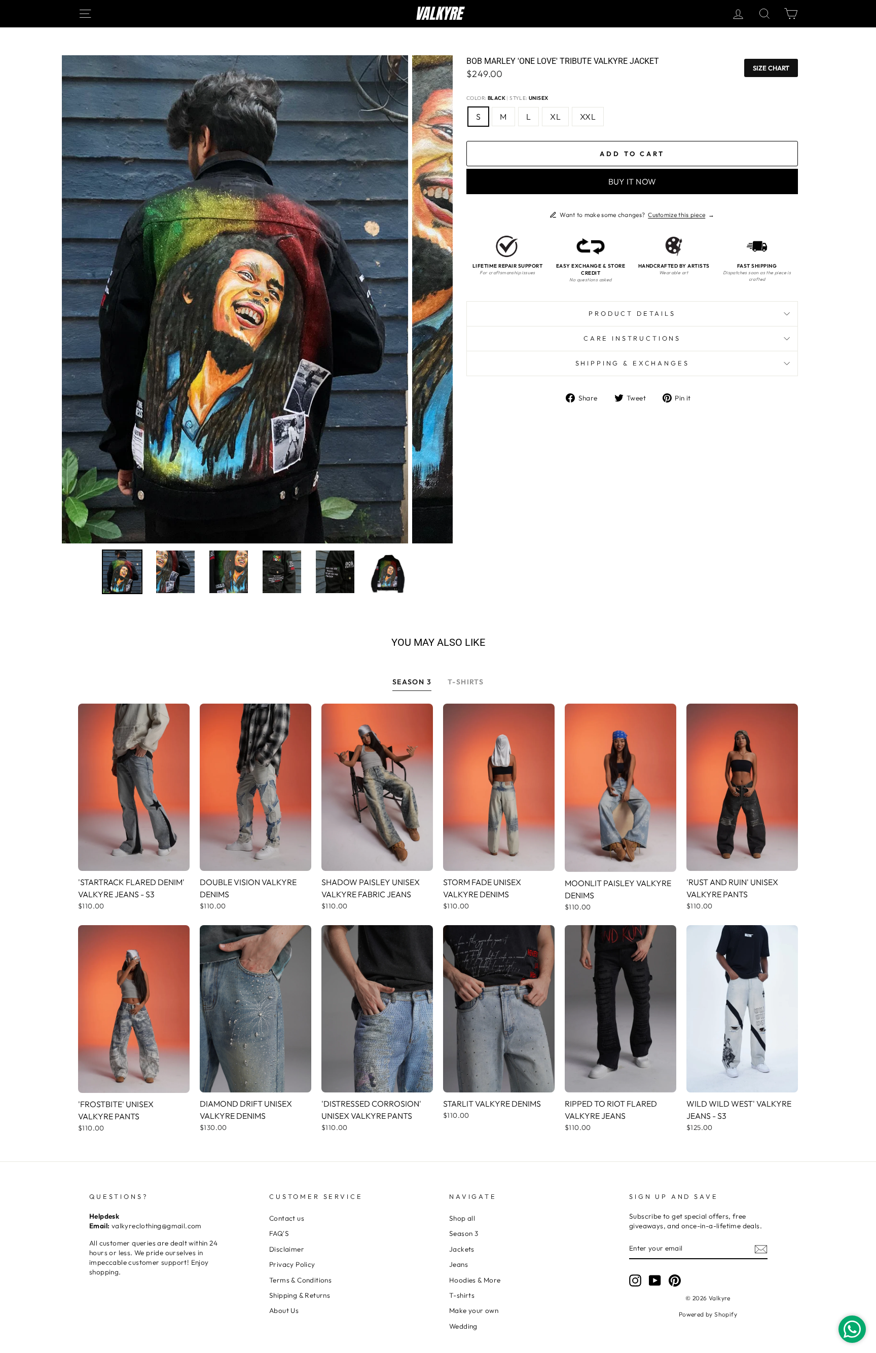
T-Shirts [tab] (466, 681)
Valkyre (438, 13)
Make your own (473, 1310)
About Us (284, 1310)
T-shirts (461, 1295)
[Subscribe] (761, 1248)
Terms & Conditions (300, 1280)
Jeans (458, 1264)
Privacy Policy (292, 1264)
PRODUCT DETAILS (632, 313)
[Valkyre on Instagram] (635, 1280)
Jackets (461, 1249)
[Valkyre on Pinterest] (675, 1280)
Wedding (463, 1326)
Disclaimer (286, 1249)
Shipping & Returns (299, 1295)
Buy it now (632, 181)
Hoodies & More (475, 1280)
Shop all (462, 1218)
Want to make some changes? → (637, 214)
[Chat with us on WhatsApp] (852, 1329)
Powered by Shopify (708, 1314)
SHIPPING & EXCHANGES (632, 363)
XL (555, 117)
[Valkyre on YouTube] (655, 1280)
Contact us (286, 1218)
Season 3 (463, 1233)
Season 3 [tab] (411, 681)
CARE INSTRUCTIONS (632, 338)
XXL (588, 117)
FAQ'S (279, 1233)
